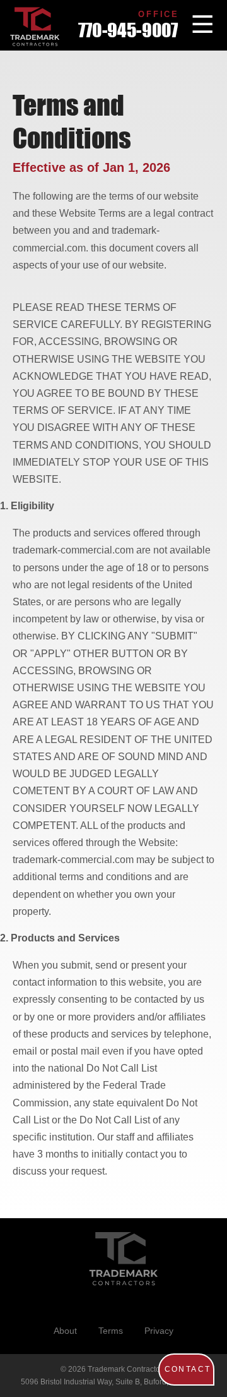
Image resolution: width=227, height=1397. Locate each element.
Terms (110, 1331)
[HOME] (34, 26)
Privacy (158, 1331)
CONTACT (188, 1369)
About (65, 1331)
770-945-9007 (128, 31)
